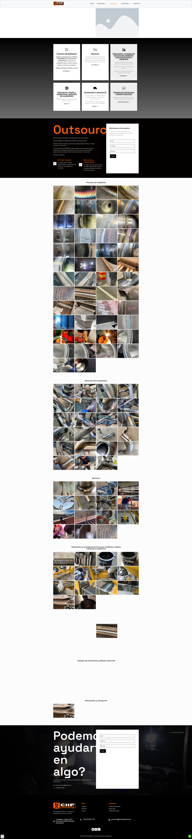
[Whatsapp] (99, 829)
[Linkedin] (93, 829)
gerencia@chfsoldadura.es (121, 819)
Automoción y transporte (95, 92)
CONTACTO (136, 3)
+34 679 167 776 (89, 819)
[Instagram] (96, 829)
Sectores (95, 53)
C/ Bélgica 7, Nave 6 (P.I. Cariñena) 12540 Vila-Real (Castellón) (65, 821)
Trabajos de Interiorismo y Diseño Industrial (123, 93)
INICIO (92, 3)
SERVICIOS (112, 3)
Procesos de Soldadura (67, 53)
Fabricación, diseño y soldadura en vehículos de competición (67, 94)
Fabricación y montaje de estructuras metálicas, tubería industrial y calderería (124, 56)
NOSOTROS (124, 3)
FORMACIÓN (101, 3)
